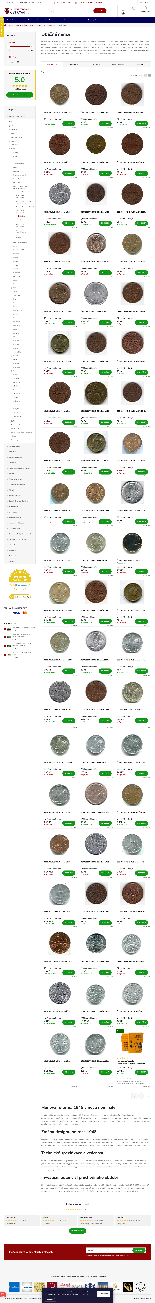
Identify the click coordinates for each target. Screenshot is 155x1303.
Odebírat (139, 1250)
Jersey (15, 292)
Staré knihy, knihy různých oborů (20, 534)
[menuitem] (11, 20)
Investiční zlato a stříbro (17, 116)
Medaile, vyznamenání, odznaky (19, 468)
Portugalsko (17, 360)
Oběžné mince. (20, 216)
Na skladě (14, 62)
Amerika (14, 130)
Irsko (15, 280)
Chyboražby (15, 429)
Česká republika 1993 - (20, 242)
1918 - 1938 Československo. (21, 196)
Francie (15, 261)
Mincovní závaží (14, 446)
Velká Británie (17, 416)
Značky (11, 561)
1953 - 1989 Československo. (21, 226)
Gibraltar (16, 265)
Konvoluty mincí (16, 440)
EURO (13, 421)
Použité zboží (13, 550)
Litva (15, 307)
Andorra (16, 160)
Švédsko (16, 397)
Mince (11, 122)
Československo (18, 192)
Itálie (14, 288)
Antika (13, 141)
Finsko (15, 258)
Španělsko (16, 394)
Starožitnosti (13, 507)
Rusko (15, 371)
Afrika (13, 126)
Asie (12, 133)
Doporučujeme (52, 64)
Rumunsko (17, 367)
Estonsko (16, 254)
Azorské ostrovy (18, 164)
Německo (16, 341)
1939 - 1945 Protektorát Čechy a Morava (24, 202)
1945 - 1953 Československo (21, 211)
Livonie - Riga (17, 310)
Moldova (16, 333)
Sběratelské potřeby (15, 457)
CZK (145, 2)
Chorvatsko (17, 276)
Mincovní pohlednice (18, 425)
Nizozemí (16, 344)
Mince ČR (12, 545)
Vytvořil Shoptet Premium (143, 1299)
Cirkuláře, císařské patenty (18, 539)
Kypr (14, 299)
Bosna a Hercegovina (20, 175)
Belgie (15, 167)
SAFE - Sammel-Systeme (75, 1277)
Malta (15, 329)
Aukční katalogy (14, 528)
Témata (13, 436)
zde (92, 1294)
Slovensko (16, 382)
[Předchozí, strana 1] (141, 1096)
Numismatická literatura (17, 523)
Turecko (16, 405)
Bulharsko (16, 179)
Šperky (11, 474)
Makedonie (16, 326)
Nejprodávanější (118, 64)
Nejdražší (96, 64)
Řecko (15, 375)
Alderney (16, 152)
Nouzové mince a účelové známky (24, 237)
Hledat (100, 11)
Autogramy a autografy (17, 485)
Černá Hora (17, 183)
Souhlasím (104, 1293)
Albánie (15, 156)
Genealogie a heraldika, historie (19, 501)
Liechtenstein (17, 303)
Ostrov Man (17, 352)
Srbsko (15, 390)
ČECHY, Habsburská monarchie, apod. (20, 187)
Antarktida (14, 145)
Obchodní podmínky (10, 2)
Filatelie (11, 490)
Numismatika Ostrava (58, 1277)
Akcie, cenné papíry (15, 479)
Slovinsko (16, 386)
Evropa (13, 149)
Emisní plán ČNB (18, 250)
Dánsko (15, 246)
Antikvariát (13, 556)
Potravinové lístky (15, 518)
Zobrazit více (77, 1231)
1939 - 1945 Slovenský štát (25, 207)
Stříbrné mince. (20, 220)
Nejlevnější (74, 64)
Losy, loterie (13, 512)
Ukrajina (16, 409)
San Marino (17, 378)
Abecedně (140, 64)
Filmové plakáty (14, 496)
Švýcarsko (16, 401)
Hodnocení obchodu (77, 1204)
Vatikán (15, 412)
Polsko (15, 356)
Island (15, 284)
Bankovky (12, 452)
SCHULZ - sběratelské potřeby (96, 1277)
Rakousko (16, 363)
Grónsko (16, 269)
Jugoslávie (16, 295)
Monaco (16, 337)
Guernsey (16, 273)
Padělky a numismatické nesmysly (22, 432)
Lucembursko (17, 318)
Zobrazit (69, 173)
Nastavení (50, 1299)
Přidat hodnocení (19, 95)
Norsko (15, 348)
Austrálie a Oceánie (17, 137)
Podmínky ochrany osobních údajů (30, 2)
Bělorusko (16, 171)
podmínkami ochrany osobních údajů (118, 1256)
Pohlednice (12, 463)
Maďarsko (16, 322)
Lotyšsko (16, 314)
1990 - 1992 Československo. (21, 231)
